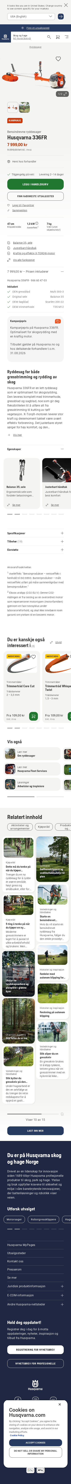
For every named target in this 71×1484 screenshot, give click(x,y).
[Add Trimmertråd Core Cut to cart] (33, 716)
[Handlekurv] (58, 37)
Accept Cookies (36, 1442)
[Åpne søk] (49, 37)
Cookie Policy (17, 1435)
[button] (58, 59)
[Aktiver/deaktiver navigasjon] (66, 37)
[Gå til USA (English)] (61, 16)
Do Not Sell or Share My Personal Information (35, 1452)
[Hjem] (5, 37)
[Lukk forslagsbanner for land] (66, 5)
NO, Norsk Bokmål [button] (22, 38)
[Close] (59, 1404)
